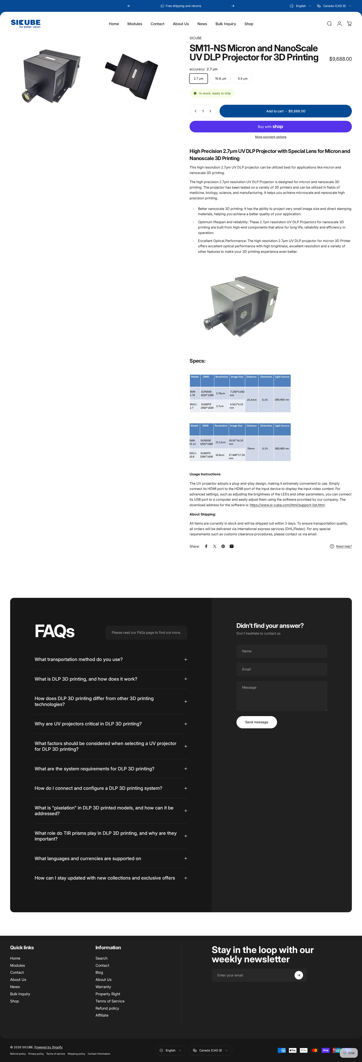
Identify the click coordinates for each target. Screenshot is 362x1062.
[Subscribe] (299, 975)
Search (102, 958)
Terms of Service (110, 1001)
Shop (14, 1001)
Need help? (344, 546)
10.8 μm (220, 78)
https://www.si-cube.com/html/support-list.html (287, 505)
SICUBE (196, 38)
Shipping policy (76, 1053)
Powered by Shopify (48, 1047)
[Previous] (129, 6)
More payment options (270, 137)
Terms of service (55, 1053)
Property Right (108, 994)
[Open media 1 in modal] (49, 74)
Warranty (103, 986)
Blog (99, 972)
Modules (17, 965)
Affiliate (102, 1015)
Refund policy (107, 1008)
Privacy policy (36, 1053)
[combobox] (301, 6)
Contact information (99, 1053)
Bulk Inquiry (20, 994)
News (15, 986)
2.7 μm (198, 78)
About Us (18, 979)
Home (15, 958)
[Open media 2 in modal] (132, 74)
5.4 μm (242, 78)
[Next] (233, 6)
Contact (17, 972)
